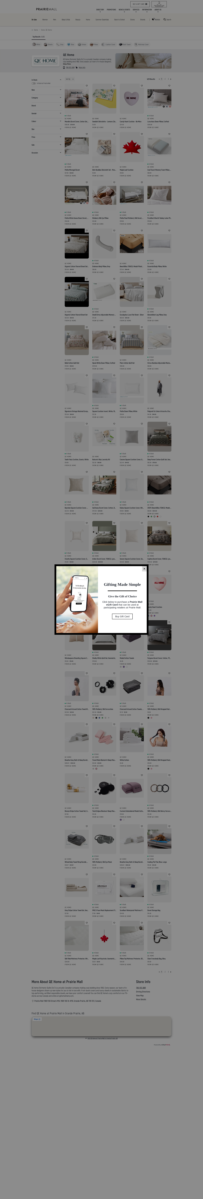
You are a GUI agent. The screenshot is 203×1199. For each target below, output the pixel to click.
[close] (144, 568)
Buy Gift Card (122, 616)
